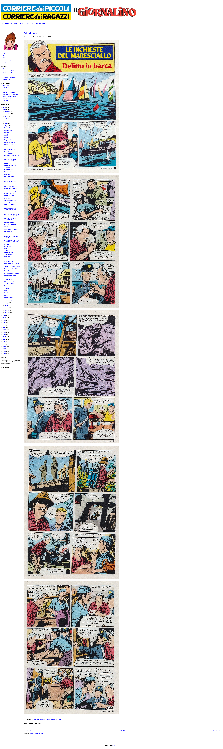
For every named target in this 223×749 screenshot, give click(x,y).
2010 (4, 349)
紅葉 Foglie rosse (9, 261)
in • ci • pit (5, 100)
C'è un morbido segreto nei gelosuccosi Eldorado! (11, 215)
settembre (8, 118)
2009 (4, 351)
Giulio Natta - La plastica (11, 229)
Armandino (7, 234)
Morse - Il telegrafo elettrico (12, 186)
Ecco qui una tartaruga (10, 188)
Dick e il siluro (8, 174)
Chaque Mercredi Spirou (9, 96)
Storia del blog (7, 60)
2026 (4, 107)
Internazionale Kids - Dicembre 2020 (10, 282)
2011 (4, 346)
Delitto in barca (31, 33)
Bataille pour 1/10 (9, 195)
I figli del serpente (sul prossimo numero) (10, 253)
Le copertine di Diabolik (9, 70)
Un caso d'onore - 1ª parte (11, 268)
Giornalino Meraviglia (9, 92)
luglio (6, 123)
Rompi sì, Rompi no (9, 193)
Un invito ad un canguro (11, 191)
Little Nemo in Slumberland (10, 94)
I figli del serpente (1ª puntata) (10, 249)
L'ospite (6, 179)
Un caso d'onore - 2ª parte (11, 263)
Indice (4, 53)
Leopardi (6, 132)
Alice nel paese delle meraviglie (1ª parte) (10, 208)
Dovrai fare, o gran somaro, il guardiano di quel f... (12, 152)
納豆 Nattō (7, 198)
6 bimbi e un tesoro (9, 163)
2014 (4, 339)
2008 (4, 353)
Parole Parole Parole (10, 275)
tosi (60, 719)
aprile (6, 305)
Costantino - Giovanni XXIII (11, 224)
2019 (4, 327)
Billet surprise (8, 231)
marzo (7, 307)
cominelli (36, 719)
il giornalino (42, 719)
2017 (4, 332)
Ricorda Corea (8, 128)
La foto (6, 295)
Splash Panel (6, 79)
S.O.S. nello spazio (9, 293)
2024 (4, 315)
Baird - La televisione (10, 271)
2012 (4, 344)
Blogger (114, 745)
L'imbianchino (8, 172)
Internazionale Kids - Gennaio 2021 (10, 219)
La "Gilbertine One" (9, 149)
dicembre (7, 111)
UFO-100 (6, 285)
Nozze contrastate (9, 222)
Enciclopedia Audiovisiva (9, 90)
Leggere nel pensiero (10, 300)
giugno (7, 126)
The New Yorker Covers (9, 77)
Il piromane (7, 137)
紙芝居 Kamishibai (9, 135)
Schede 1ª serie (7, 85)
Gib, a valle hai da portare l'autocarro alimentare (11, 156)
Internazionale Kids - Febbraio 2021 (10, 160)
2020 (4, 325)
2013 (4, 341)
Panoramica (6, 55)
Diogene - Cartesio (9, 140)
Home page (122, 730)
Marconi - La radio (9, 144)
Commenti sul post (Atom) (36, 733)
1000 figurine (6, 88)
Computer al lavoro (9, 169)
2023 (4, 318)
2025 (4, 109)
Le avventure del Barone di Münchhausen (11, 278)
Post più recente (28, 730)
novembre (8, 114)
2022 (4, 320)
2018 (4, 330)
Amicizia (6, 244)
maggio (7, 303)
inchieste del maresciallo (52, 719)
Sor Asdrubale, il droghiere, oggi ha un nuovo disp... (11, 240)
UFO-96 (6, 288)
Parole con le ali (7, 73)
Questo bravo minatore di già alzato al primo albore (12, 237)
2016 (4, 334)
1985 (32, 719)
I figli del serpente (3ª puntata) (10, 166)
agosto (7, 121)
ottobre (7, 116)
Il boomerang (8, 130)
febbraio (7, 310)
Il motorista (7, 212)
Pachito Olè (7, 246)
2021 (4, 322)
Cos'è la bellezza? (9, 176)
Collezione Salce (7, 98)
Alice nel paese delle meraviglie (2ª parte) (10, 201)
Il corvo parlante (7, 75)
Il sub (5, 290)
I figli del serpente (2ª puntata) (10, 205)
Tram (5, 184)
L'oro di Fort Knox (9, 259)
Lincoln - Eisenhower (10, 181)
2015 (4, 337)
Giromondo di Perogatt (9, 68)
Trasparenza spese (8, 62)
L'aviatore (7, 256)
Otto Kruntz (7, 227)
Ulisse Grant (7, 147)
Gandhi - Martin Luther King (12, 266)
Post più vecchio (215, 730)
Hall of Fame (6, 58)
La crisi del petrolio (9, 142)
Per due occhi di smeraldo (11, 273)
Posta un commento (31, 726)
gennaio (7, 312)
